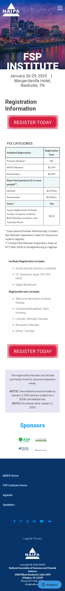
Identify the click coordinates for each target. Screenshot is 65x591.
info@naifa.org (32, 584)
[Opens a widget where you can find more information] (50, 585)
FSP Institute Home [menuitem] (15, 485)
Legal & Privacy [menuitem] (32, 538)
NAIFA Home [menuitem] (11, 475)
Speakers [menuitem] (9, 504)
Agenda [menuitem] (7, 495)
